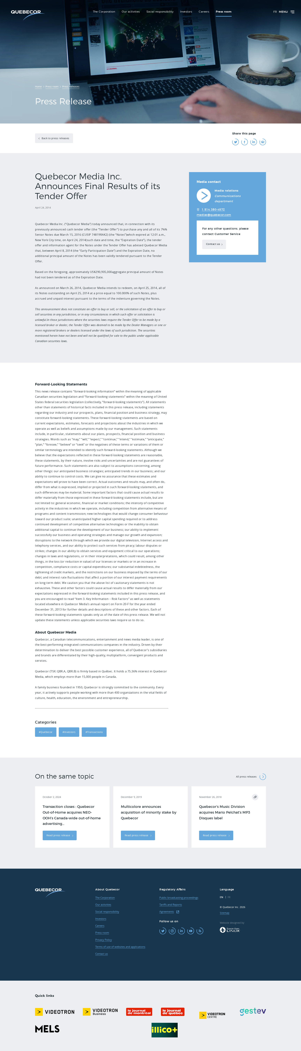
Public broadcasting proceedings (178, 897)
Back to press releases (55, 138)
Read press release (59, 835)
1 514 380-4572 (213, 209)
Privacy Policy (103, 939)
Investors (100, 918)
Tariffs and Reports (170, 904)
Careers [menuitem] (204, 11)
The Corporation (105, 897)
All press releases (246, 776)
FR (275, 11)
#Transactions (94, 732)
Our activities (103, 904)
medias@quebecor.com (214, 215)
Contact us (213, 244)
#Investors (69, 732)
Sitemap (224, 912)
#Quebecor (46, 732)
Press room (102, 932)
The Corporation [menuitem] (104, 11)
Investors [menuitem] (186, 11)
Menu (283, 11)
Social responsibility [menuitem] (160, 11)
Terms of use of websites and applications (120, 946)
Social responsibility (107, 911)
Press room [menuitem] (224, 11)
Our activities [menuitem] (131, 11)
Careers (99, 925)
